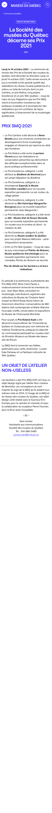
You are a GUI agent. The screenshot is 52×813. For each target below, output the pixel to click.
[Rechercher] (47, 4)
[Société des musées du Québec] (26, 4)
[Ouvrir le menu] (4, 4)
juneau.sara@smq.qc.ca (26, 434)
